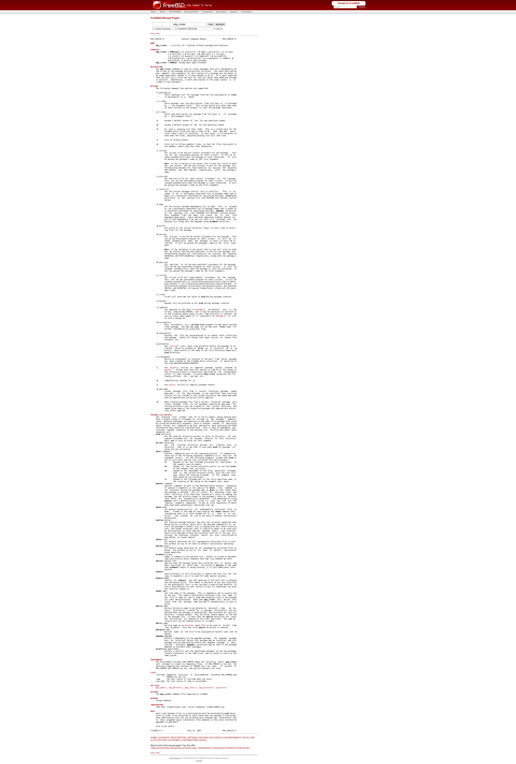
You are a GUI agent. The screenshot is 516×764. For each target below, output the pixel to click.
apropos (220, 24)
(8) (174, 346)
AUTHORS (174, 740)
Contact (199, 761)
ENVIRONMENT (233, 737)
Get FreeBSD (175, 12)
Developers (221, 12)
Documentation (191, 12)
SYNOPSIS (164, 737)
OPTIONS (192, 737)
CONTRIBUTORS (190, 740)
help (158, 33)
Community (207, 12)
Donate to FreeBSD (349, 3)
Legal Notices (175, 758)
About (162, 12)
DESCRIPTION (178, 737)
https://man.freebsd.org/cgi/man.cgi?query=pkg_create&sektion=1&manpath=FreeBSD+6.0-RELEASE (200, 748)
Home (153, 12)
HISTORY (163, 740)
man (210, 24)
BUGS (203, 740)
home (152, 33)
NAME (153, 737)
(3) (200, 309)
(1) (174, 367)
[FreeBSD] (181, 9)
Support (234, 12)
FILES (246, 737)
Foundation (246, 12)
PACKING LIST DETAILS (211, 737)
